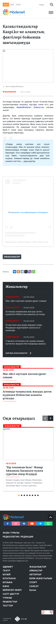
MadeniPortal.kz (24, 107)
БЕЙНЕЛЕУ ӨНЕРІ (12, 590)
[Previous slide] (45, 418)
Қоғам (32, 590)
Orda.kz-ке (39, 107)
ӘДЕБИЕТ (8, 566)
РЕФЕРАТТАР (10, 601)
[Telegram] (22, 271)
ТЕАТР (6, 570)
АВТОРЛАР (35, 574)
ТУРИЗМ (7, 597)
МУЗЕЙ (6, 574)
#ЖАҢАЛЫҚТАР (12, 257)
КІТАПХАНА (9, 578)
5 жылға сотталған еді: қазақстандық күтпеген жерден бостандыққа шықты (26, 342)
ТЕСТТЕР (8, 605)
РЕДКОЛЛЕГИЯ (11, 536)
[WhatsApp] (33, 271)
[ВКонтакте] (14, 271)
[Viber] (29, 271)
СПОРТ (33, 582)
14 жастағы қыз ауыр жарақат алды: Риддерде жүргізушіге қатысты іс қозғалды (24, 327)
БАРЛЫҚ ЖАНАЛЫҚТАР (16, 353)
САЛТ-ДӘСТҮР (11, 594)
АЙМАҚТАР (35, 570)
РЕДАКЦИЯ (27, 536)
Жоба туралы (11, 532)
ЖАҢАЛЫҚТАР (37, 566)
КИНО (6, 586)
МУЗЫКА (8, 582)
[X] (26, 271)
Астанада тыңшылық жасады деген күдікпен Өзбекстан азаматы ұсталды (25, 313)
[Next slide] (50, 418)
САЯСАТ (34, 586)
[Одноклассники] (18, 271)
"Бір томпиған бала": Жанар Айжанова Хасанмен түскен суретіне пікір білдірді (24, 471)
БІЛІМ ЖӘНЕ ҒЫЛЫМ (40, 578)
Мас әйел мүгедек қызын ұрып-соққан (26, 300)
